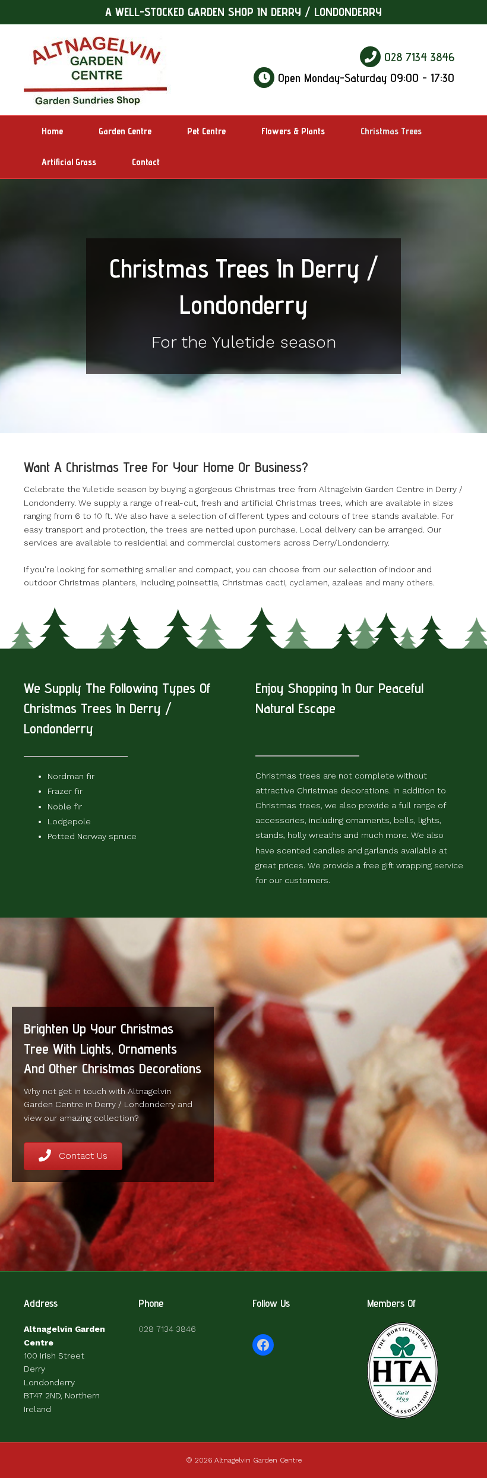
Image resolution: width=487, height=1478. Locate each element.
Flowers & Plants (293, 131)
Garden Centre (125, 131)
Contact (146, 162)
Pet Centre (206, 131)
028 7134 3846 (417, 57)
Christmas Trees (391, 131)
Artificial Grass (69, 162)
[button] (73, 1156)
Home (52, 131)
